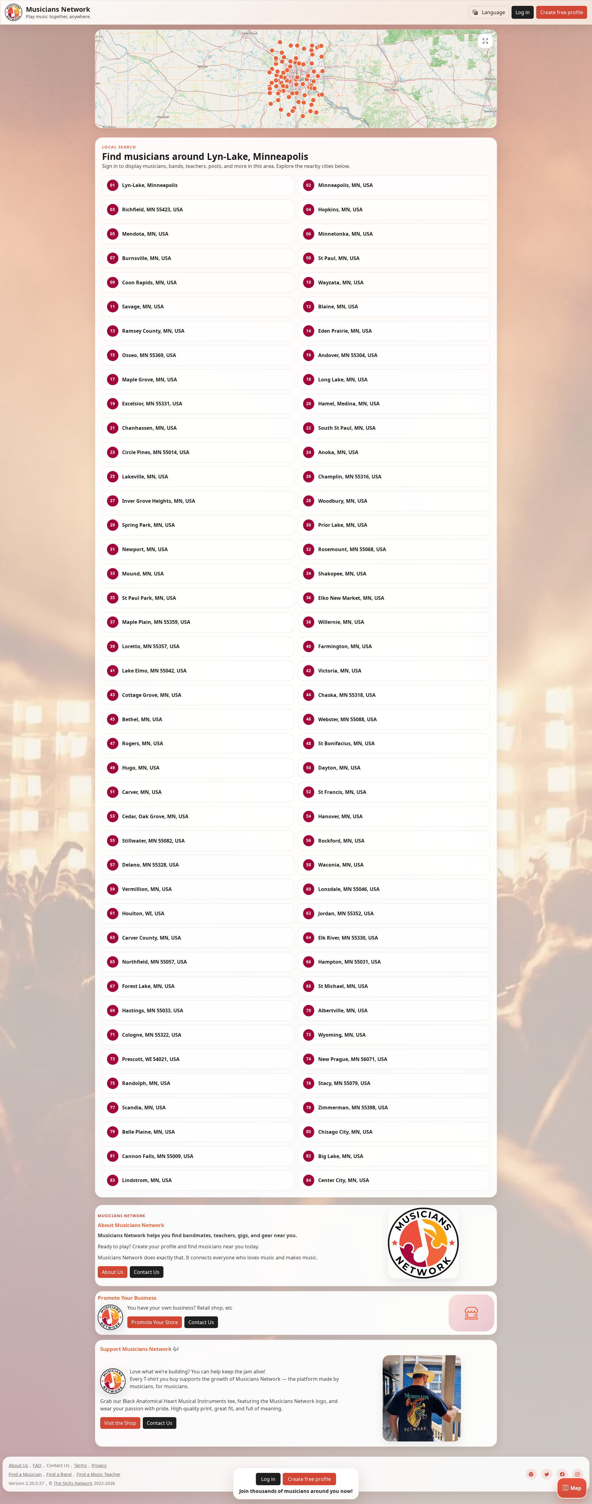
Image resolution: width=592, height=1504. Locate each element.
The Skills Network (73, 1483)
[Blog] (531, 1474)
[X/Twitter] (546, 1474)
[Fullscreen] (485, 41)
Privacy (99, 1465)
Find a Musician (25, 1474)
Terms (80, 1465)
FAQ (37, 1465)
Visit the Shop (120, 1423)
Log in (523, 12)
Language (493, 12)
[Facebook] (562, 1474)
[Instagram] (577, 1474)
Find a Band (59, 1474)
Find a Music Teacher (98, 1474)
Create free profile (561, 12)
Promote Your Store (154, 1322)
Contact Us (146, 1272)
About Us (112, 1272)
